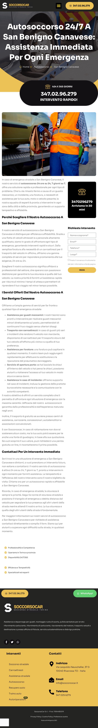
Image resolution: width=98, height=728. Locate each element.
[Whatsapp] (17, 642)
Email (59, 679)
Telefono (62, 691)
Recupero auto (17, 687)
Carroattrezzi (16, 670)
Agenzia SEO (53, 720)
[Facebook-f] (6, 642)
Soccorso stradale (19, 664)
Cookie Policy (47, 717)
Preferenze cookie (61, 717)
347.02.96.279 (59, 94)
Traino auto (15, 693)
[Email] (51, 679)
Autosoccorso (16, 682)
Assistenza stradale (19, 676)
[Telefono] (51, 692)
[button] (59, 6)
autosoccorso (41, 67)
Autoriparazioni (17, 699)
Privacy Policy (35, 717)
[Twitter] (12, 642)
